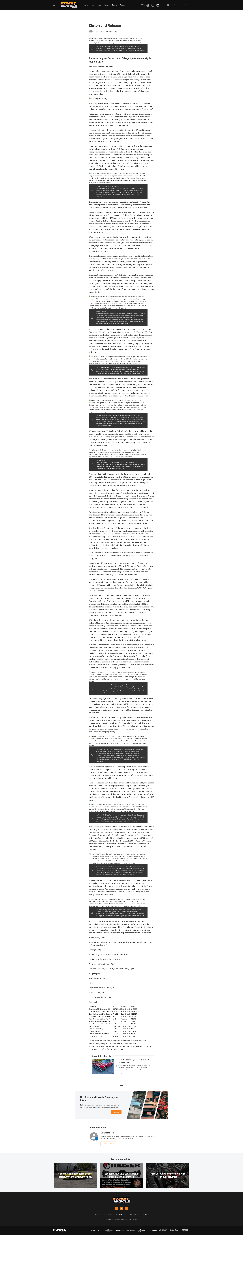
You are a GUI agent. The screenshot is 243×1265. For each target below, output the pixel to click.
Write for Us (134, 1214)
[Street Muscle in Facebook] (121, 1208)
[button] (118, 40)
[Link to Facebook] (153, 5)
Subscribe (116, 1112)
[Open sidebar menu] (54, 5)
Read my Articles (108, 1144)
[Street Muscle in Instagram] (116, 1208)
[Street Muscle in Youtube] (126, 1208)
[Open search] (143, 4)
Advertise (146, 1214)
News (93, 5)
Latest (86, 5)
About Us (97, 1214)
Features (122, 5)
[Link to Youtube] (158, 5)
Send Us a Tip (121, 1214)
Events (114, 5)
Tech (99, 5)
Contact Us (108, 1214)
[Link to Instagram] (148, 5)
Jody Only (119, 1073)
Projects (106, 5)
